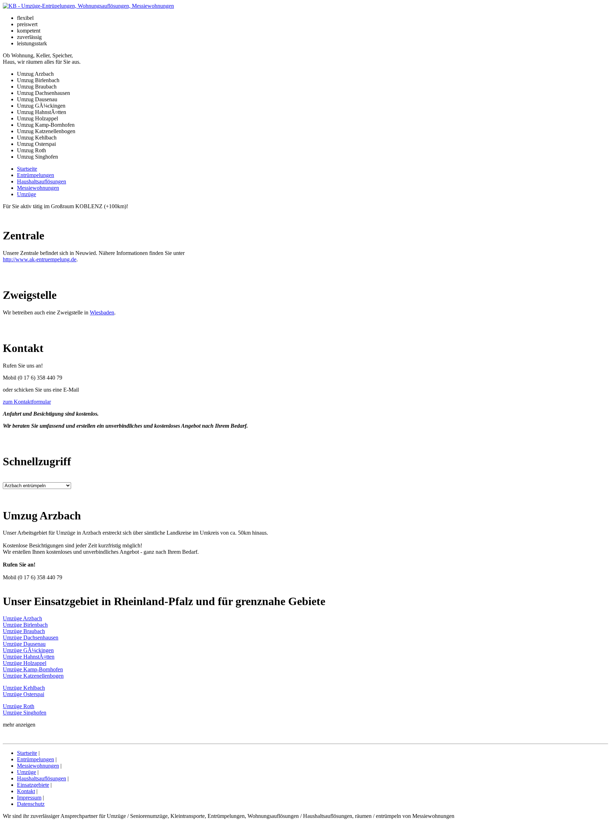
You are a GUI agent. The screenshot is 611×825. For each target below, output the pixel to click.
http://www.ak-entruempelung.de (39, 259)
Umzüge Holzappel (24, 663)
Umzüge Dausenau (24, 644)
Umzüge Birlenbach (25, 625)
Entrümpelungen (35, 175)
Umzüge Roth (18, 706)
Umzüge (26, 194)
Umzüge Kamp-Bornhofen (33, 669)
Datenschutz (31, 804)
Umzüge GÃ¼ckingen (28, 650)
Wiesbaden (102, 312)
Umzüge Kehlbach (24, 688)
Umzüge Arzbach (22, 618)
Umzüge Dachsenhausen (30, 638)
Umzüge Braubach (24, 631)
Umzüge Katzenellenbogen (33, 676)
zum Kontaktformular (27, 402)
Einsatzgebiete (33, 785)
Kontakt (26, 791)
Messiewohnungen (38, 188)
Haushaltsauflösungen (41, 181)
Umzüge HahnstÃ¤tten (28, 657)
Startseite (27, 169)
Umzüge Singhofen (24, 713)
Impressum (29, 798)
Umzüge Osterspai (23, 694)
